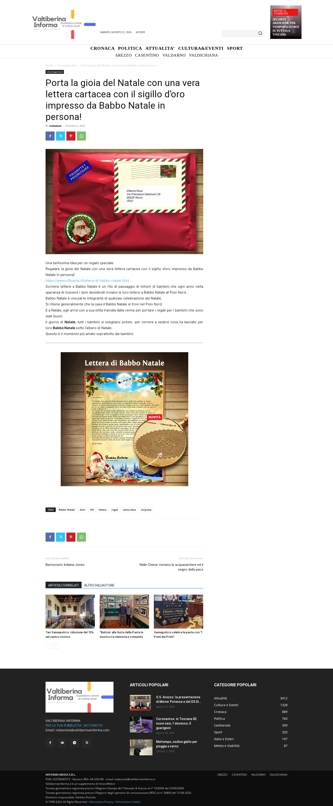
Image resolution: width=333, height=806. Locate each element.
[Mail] (62, 742)
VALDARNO (258, 775)
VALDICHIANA (278, 775)
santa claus (129, 509)
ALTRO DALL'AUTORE (99, 585)
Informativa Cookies (128, 802)
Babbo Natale (67, 509)
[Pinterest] (70, 136)
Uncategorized (67, 65)
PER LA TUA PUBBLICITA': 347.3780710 (74, 725)
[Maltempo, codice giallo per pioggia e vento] (141, 747)
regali (114, 509)
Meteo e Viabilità (281, 12)
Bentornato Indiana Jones (65, 565)
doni (82, 509)
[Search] (260, 33)
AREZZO (222, 775)
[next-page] (55, 646)
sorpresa (146, 509)
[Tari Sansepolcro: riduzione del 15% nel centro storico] (70, 612)
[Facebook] (50, 136)
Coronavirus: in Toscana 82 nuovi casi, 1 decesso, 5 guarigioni (176, 723)
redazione (55, 125)
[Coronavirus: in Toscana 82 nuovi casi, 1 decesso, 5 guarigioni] (141, 724)
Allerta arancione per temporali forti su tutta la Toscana (286, 27)
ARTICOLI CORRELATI (63, 585)
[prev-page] (48, 646)
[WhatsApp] (81, 136)
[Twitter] (60, 136)
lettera (102, 509)
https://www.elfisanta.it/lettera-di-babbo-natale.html (87, 280)
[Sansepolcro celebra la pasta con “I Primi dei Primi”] (178, 612)
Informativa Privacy (101, 802)
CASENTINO (239, 775)
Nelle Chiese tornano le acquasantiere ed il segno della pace (171, 567)
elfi (92, 509)
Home (49, 65)
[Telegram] (74, 742)
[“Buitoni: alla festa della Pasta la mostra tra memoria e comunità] (124, 612)
